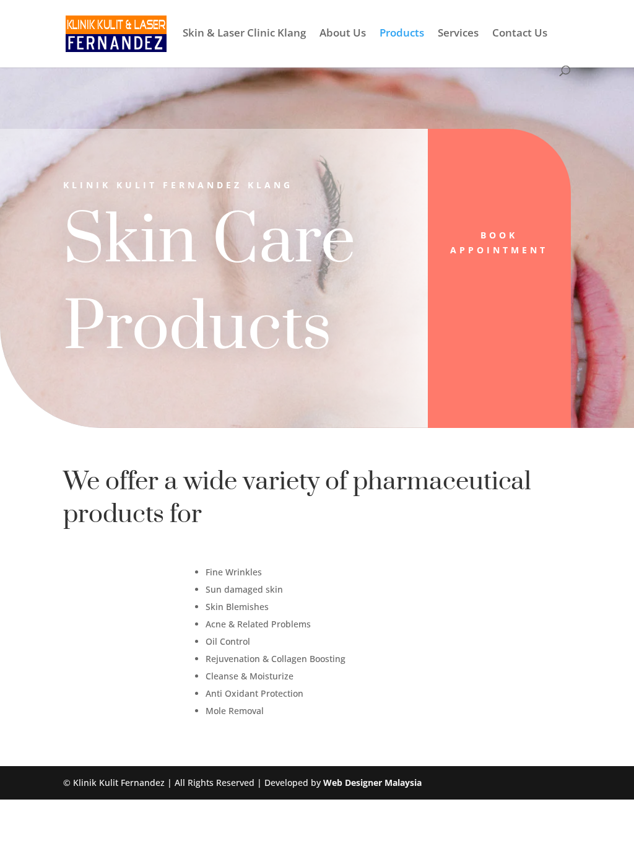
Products (402, 34)
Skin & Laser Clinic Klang (244, 34)
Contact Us (519, 34)
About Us (342, 34)
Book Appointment (499, 242)
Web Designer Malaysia (372, 782)
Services (458, 34)
